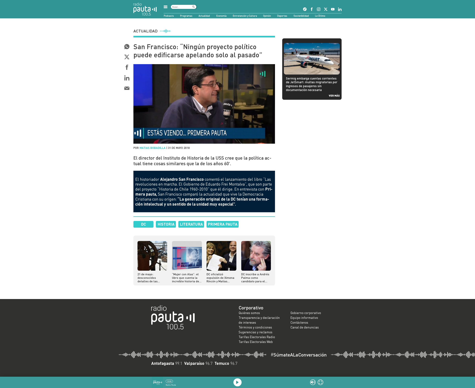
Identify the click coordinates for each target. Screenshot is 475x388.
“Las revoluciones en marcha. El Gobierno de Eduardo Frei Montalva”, (203, 181)
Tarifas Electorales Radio (257, 337)
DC (143, 224)
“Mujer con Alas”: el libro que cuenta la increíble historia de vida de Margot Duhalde (185, 277)
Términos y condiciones (255, 327)
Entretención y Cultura (245, 15)
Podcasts (169, 15)
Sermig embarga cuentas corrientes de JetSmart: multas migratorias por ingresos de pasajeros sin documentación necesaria (311, 84)
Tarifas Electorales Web (256, 342)
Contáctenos (299, 322)
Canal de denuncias (304, 327)
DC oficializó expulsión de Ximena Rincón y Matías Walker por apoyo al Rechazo (220, 277)
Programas (186, 15)
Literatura (191, 224)
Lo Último (320, 15)
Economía (221, 15)
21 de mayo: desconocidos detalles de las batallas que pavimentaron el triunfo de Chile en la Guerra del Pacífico (151, 277)
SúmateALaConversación (299, 354)
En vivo (169, 381)
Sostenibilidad (301, 15)
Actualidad (204, 15)
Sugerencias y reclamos (255, 332)
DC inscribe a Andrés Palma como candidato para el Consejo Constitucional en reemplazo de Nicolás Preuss (256, 277)
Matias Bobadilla (153, 147)
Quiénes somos (249, 313)
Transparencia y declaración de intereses (259, 320)
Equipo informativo (304, 318)
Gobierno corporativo (305, 313)
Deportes (282, 15)
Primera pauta (222, 224)
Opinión (267, 15)
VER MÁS (334, 95)
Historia (166, 224)
